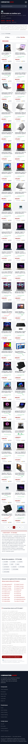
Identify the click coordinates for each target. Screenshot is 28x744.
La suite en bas (23, 29)
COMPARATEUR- (7, 2)
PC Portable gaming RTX (7, 584)
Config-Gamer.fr (4, 728)
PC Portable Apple (6, 599)
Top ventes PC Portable (19, 601)
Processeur (3, 691)
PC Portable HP (17, 591)
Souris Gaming (4, 710)
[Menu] (26, 2)
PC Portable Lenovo (6, 591)
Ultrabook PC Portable (6, 588)
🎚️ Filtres (7, 37)
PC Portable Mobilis (6, 601)
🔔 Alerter (9, 61)
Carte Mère (3, 698)
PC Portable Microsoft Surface (20, 599)
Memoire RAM (4, 694)
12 (19, 527)
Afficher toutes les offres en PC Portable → (11, 581)
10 (14, 527)
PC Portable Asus (17, 589)
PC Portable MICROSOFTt (19, 597)
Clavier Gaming (4, 712)
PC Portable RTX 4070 (6, 589)
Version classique (4, 730)
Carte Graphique (4, 689)
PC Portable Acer (5, 595)
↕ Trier (21, 37)
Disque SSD (3, 696)
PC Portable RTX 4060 (19, 588)
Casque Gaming (4, 714)
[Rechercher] (25, 6)
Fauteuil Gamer (4, 716)
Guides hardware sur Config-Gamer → (12, 656)
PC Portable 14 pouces (19, 586)
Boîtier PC (3, 700)
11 (16, 527)
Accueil (3, 33)
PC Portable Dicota (6, 593)
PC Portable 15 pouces (19, 584)
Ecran (2, 707)
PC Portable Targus (6, 597)
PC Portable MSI (17, 595)
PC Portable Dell (17, 593)
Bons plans (3, 726)
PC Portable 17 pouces (6, 586)
